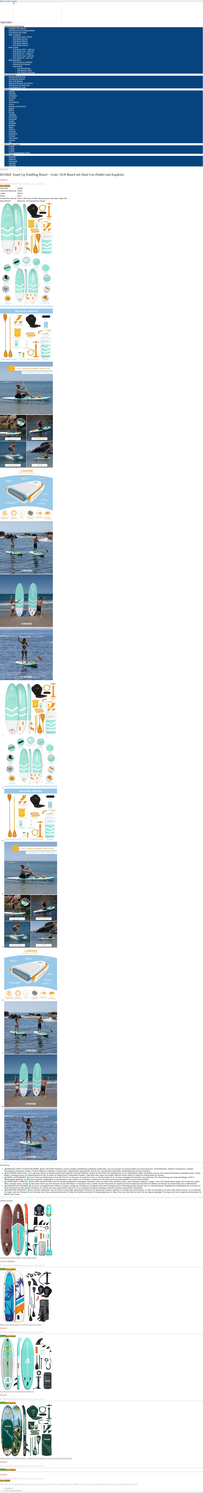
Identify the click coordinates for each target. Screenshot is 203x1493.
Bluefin (11, 108)
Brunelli (11, 113)
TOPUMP (12, 165)
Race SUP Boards (16, 81)
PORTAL (12, 129)
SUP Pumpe (9, 155)
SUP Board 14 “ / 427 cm (23, 58)
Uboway (12, 140)
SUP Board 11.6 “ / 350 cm (23, 51)
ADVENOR (13, 96)
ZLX (10, 142)
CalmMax (12, 115)
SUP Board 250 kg (20, 45)
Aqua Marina (14, 102)
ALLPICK (12, 98)
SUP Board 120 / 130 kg (22, 37)
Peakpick (12, 159)
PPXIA (11, 127)
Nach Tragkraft (15, 35)
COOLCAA (13, 117)
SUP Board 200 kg (20, 43)
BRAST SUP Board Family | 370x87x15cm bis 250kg (20, 1324)
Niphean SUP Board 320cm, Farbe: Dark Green (18, 1258)
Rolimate (12, 132)
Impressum (8, 1488)
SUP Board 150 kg (20, 39)
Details (2, 1269)
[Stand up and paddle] (37, 22)
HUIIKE (11, 121)
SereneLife (13, 134)
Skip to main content (8, 1)
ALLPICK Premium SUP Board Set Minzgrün (17, 1391)
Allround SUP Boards (17, 77)
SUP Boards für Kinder (18, 32)
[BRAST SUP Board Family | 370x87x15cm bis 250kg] (26, 1322)
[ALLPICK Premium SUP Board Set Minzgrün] (26, 1389)
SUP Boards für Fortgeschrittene (22, 30)
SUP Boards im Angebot (22, 62)
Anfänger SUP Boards (17, 28)
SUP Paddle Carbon (12, 144)
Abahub (12, 91)
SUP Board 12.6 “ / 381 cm (23, 56)
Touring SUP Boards (17, 79)
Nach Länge (13, 47)
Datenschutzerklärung (13, 1490)
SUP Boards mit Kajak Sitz (19, 85)
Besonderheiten (15, 60)
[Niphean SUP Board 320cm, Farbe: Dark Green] (26, 1255)
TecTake (12, 136)
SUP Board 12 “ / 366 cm (23, 54)
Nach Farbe (17, 66)
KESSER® (12, 123)
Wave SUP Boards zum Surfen (21, 83)
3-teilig (11, 148)
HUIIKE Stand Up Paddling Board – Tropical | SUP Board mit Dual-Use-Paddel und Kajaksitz (36, 1458)
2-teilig (11, 146)
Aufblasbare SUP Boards (14, 26)
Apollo (11, 100)
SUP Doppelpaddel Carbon (19, 153)
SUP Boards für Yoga (17, 87)
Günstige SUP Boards (21, 64)
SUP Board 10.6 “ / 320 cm (23, 49)
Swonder (12, 163)
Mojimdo (12, 157)
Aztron (11, 104)
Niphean (12, 125)
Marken (7, 89)
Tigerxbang (13, 138)
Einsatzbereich (10, 75)
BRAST (11, 110)
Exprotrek (13, 119)
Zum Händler (5, 186)
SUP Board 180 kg (20, 41)
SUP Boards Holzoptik (26, 72)
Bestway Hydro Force (17, 106)
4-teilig (11, 151)
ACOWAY (12, 94)
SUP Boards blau (24, 68)
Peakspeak (13, 161)
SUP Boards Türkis (24, 70)
